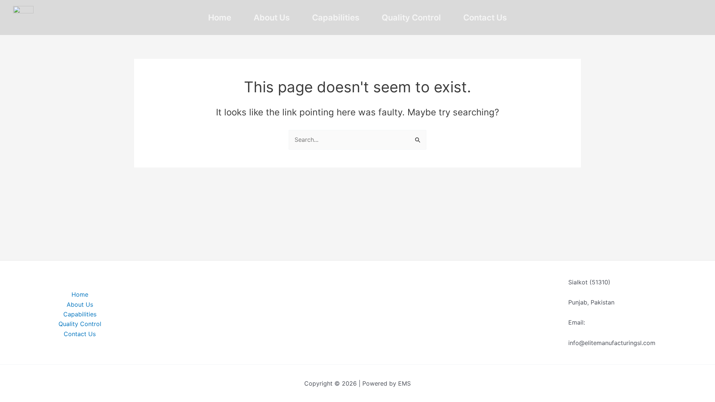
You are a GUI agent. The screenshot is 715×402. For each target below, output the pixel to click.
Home (219, 17)
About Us (272, 17)
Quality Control (411, 17)
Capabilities (335, 17)
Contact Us (485, 17)
